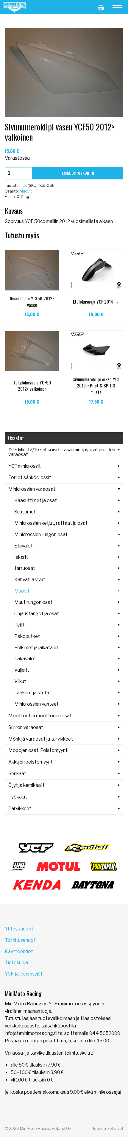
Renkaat (17, 773)
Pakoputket (27, 636)
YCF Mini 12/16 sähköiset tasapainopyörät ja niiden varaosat (61, 452)
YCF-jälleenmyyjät (24, 974)
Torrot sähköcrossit (29, 477)
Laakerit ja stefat (32, 693)
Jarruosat (24, 568)
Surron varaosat (25, 727)
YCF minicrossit (24, 466)
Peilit (19, 625)
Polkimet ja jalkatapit (36, 647)
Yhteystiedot (19, 929)
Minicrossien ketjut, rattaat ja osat (51, 523)
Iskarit (21, 557)
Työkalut (17, 797)
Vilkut (20, 681)
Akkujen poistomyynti (31, 762)
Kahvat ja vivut (29, 579)
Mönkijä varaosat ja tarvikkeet (40, 739)
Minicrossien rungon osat (41, 534)
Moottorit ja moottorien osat (40, 715)
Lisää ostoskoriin (78, 173)
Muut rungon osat (33, 602)
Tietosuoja (16, 962)
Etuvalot (23, 546)
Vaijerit (21, 670)
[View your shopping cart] (101, 7)
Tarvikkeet (19, 808)
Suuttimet (25, 512)
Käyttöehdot (19, 951)
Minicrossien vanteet (36, 704)
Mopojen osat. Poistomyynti (38, 750)
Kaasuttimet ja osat (35, 500)
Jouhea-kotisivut (108, 1128)
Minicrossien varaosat (31, 489)
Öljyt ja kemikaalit (26, 785)
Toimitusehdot (20, 940)
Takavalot (25, 658)
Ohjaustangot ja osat (36, 613)
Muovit (26, 191)
